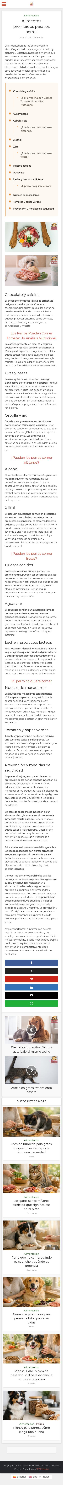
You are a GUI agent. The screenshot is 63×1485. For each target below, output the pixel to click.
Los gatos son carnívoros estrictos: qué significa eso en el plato (32, 1205)
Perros (40, 1424)
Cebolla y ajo (20, 120)
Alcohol (17, 139)
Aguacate (18, 172)
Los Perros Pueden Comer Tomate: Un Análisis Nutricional (36, 101)
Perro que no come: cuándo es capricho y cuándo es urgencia (31, 1262)
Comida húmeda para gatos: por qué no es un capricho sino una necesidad (31, 1148)
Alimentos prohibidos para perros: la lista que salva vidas (31, 1318)
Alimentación (31, 15)
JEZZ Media (42, 1469)
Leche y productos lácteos (28, 179)
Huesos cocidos (22, 165)
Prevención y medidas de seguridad (33, 208)
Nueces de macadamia (26, 195)
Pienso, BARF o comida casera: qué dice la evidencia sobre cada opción (31, 1375)
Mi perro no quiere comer (36, 186)
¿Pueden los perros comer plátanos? (36, 129)
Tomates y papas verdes (27, 201)
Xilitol (16, 146)
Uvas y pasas (20, 113)
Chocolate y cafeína (24, 91)
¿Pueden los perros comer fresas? (36, 155)
